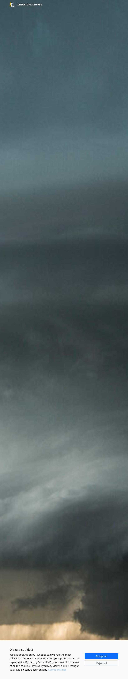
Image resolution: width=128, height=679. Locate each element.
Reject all (101, 663)
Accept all (101, 656)
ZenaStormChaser (29, 4)
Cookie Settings (57, 669)
